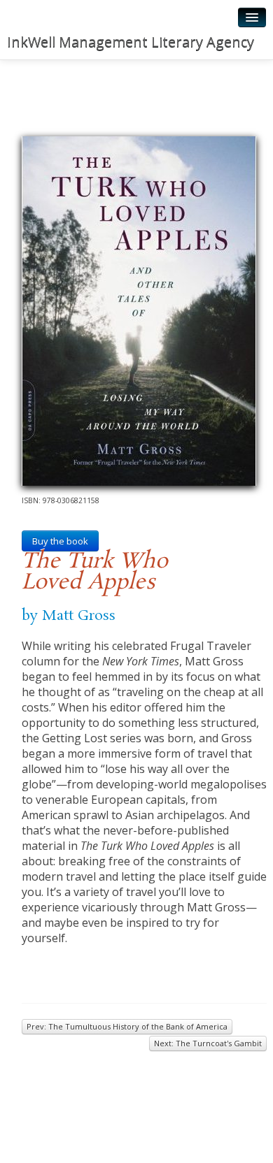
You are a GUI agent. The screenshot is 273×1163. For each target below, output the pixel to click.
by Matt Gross (68, 616)
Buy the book (60, 541)
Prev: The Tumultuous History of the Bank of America (127, 1026)
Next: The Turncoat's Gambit (208, 1043)
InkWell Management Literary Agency (130, 41)
